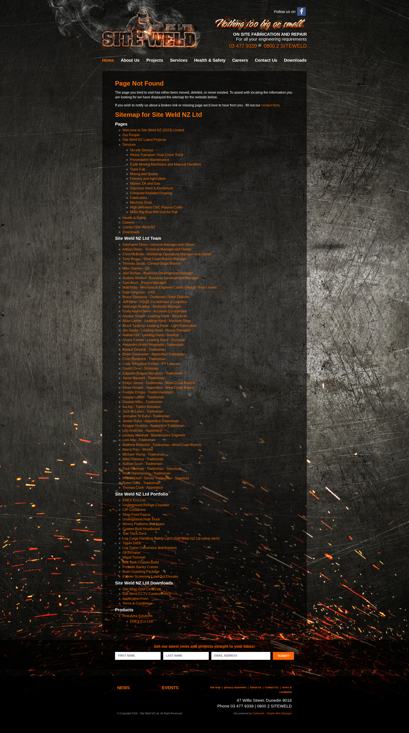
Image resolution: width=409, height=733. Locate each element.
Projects (154, 60)
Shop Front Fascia (136, 514)
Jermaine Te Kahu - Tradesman (146, 416)
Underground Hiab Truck (141, 519)
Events (170, 687)
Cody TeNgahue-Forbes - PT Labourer (151, 364)
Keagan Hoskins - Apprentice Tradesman (153, 425)
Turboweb (258, 713)
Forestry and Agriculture (148, 178)
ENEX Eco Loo (133, 500)
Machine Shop (141, 202)
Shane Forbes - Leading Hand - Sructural (153, 340)
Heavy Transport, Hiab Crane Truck (156, 155)
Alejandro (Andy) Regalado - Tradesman (153, 344)
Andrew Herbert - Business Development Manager (160, 278)
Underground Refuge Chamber (145, 505)
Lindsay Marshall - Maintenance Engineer (153, 435)
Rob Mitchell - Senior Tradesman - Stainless (155, 478)
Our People (131, 135)
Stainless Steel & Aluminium (151, 188)
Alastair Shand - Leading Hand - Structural (154, 316)
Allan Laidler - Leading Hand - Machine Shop (156, 321)
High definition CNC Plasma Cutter (156, 207)
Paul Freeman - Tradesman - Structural (151, 468)
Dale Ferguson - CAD (138, 292)
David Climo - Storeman (140, 368)
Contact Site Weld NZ (138, 227)
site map (215, 687)
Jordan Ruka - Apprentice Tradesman (150, 421)
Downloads (295, 60)
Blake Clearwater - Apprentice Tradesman (154, 354)
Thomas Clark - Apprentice (142, 487)
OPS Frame (131, 552)
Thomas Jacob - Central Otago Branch (151, 263)
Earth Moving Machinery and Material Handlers (165, 164)
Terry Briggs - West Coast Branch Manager (154, 259)
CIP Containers (134, 510)
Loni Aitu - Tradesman (139, 440)
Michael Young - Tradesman (143, 454)
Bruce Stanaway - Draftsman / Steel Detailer (155, 297)
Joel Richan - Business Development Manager (157, 273)
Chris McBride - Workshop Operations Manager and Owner (166, 254)
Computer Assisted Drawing (151, 193)
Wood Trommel (133, 557)
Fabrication (138, 198)
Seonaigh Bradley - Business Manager (151, 306)
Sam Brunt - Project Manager (144, 282)
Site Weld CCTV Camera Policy (146, 594)
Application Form (135, 598)
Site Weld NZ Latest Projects (144, 139)
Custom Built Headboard (141, 529)
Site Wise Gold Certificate (141, 589)
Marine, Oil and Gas (145, 183)
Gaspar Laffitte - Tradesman (143, 397)
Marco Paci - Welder (137, 449)
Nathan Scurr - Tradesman (142, 464)
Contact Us (266, 60)
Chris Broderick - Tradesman (144, 359)
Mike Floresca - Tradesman (143, 459)
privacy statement (235, 687)
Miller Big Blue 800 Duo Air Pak (154, 212)
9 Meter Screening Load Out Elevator (150, 576)
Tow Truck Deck (134, 533)
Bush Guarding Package (141, 571)
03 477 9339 (243, 46)
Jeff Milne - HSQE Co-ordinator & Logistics (154, 302)
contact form (270, 105)
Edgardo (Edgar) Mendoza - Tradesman (152, 373)
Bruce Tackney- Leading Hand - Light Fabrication (159, 325)
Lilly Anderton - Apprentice (142, 430)
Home (108, 60)
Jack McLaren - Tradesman (142, 411)
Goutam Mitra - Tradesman (142, 402)
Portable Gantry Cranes (140, 567)
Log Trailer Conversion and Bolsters (149, 548)
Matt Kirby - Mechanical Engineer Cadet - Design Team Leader (169, 287)
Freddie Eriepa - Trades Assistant (147, 392)
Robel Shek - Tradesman (141, 483)
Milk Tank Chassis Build (140, 562)
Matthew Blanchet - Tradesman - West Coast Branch (161, 445)
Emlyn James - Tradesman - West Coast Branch (158, 383)
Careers (240, 60)
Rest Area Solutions (137, 616)
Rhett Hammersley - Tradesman (146, 473)
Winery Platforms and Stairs (143, 524)
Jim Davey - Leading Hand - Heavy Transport (156, 330)
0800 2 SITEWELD (285, 46)
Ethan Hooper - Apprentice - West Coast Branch (158, 387)
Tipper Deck (131, 543)
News (123, 687)
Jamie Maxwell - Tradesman (143, 378)
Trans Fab (137, 169)
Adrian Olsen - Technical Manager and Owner (156, 249)
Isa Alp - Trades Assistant (141, 407)
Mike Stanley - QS (136, 268)
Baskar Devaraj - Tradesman (144, 349)
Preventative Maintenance (149, 159)
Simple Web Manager (279, 713)
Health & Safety (209, 60)
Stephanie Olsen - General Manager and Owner (158, 244)
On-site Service (141, 150)
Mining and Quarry (144, 174)
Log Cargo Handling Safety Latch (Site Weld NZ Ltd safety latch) (170, 538)
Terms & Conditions (137, 603)
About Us (130, 60)
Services (178, 60)
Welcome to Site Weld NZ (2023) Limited (153, 130)
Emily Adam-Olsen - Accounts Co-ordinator (154, 311)
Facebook (301, 11)
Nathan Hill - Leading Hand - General (150, 335)
